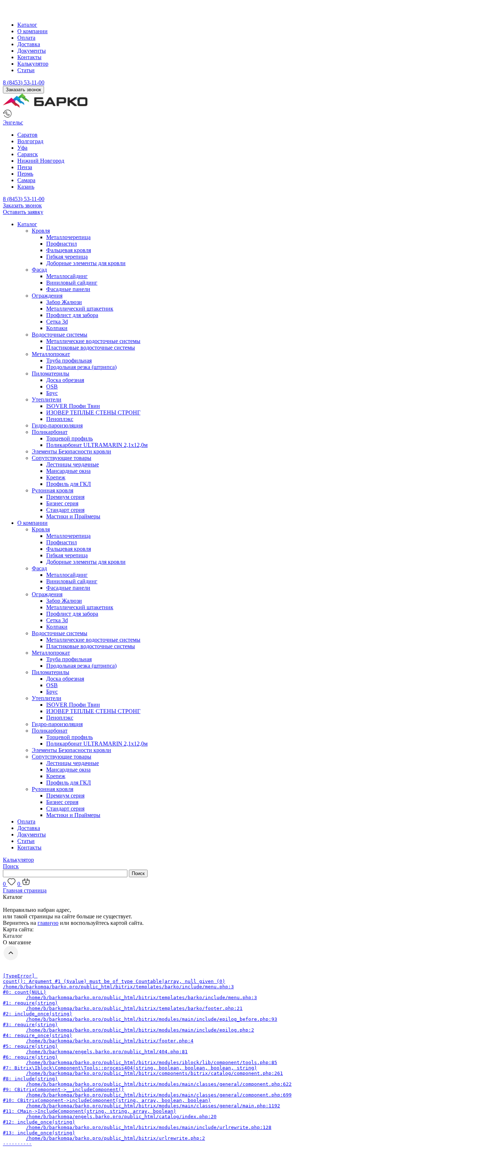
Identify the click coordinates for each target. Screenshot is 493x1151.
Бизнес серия (62, 503)
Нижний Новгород (40, 161)
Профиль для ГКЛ (68, 484)
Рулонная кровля (52, 490)
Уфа (22, 148)
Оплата (26, 38)
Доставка (28, 44)
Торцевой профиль (69, 438)
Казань (25, 187)
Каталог (27, 25)
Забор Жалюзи (64, 302)
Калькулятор (32, 64)
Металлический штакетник (79, 309)
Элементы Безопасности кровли (71, 451)
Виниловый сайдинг (71, 283)
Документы (31, 51)
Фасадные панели (68, 289)
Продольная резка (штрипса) (81, 367)
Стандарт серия (65, 510)
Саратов (27, 135)
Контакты (29, 57)
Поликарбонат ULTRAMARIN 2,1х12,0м (97, 445)
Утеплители (46, 399)
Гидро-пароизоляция (57, 425)
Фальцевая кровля (68, 250)
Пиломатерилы (50, 373)
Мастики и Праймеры (73, 516)
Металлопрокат (51, 354)
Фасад (39, 270)
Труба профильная (69, 360)
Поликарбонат (49, 432)
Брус (52, 393)
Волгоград (30, 141)
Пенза (24, 167)
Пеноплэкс (59, 419)
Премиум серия (65, 497)
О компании (32, 31)
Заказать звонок (23, 89)
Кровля (41, 231)
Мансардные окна (68, 471)
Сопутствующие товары (61, 458)
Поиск (11, 866)
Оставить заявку (23, 212)
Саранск (27, 154)
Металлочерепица (68, 237)
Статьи (26, 70)
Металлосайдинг (67, 276)
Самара (26, 180)
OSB (52, 386)
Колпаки (56, 328)
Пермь (25, 174)
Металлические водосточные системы (93, 341)
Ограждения (47, 296)
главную (48, 923)
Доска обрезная (65, 380)
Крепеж (55, 477)
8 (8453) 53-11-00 (23, 82)
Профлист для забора (72, 315)
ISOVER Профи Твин (73, 406)
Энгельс (13, 122)
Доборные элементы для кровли (86, 263)
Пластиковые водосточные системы (90, 347)
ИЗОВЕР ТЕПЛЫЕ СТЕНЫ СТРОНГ (93, 412)
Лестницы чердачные (72, 464)
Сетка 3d (57, 321)
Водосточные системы (59, 334)
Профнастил (61, 244)
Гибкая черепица (67, 257)
